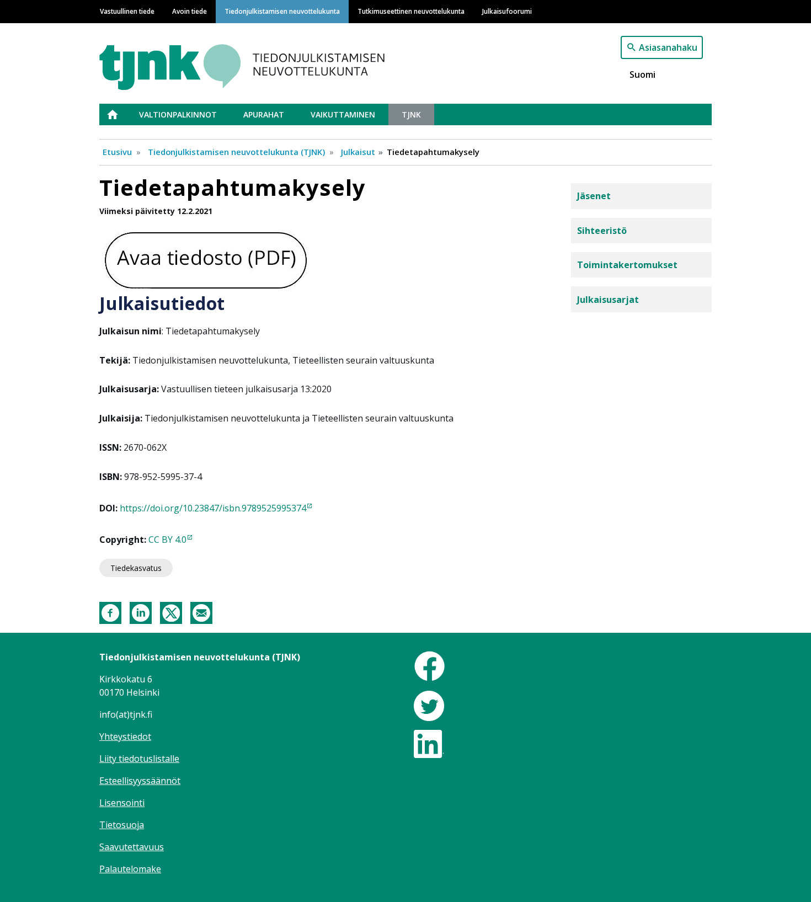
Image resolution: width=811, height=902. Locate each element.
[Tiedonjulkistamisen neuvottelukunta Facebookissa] (429, 665)
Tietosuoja (121, 825)
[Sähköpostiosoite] (201, 612)
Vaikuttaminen (343, 114)
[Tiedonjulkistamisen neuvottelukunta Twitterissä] (429, 705)
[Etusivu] (269, 62)
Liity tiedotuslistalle (139, 758)
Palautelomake (130, 869)
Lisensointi (122, 803)
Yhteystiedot (125, 736)
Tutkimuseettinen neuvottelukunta (411, 11)
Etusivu (119, 114)
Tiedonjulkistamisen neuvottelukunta (282, 11)
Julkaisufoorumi (507, 11)
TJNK (411, 114)
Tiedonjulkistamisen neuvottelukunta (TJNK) (236, 151)
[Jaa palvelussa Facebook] (110, 612)
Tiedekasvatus (136, 568)
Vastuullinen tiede (127, 11)
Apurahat (263, 114)
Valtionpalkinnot (178, 114)
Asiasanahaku (668, 47)
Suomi (642, 74)
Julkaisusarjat (608, 299)
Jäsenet (594, 196)
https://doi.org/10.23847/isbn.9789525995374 (213, 508)
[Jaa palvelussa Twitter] (171, 612)
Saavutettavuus (131, 847)
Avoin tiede (189, 11)
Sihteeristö (602, 231)
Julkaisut (358, 151)
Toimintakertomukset (627, 265)
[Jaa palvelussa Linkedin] (141, 612)
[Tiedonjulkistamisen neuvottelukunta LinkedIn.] (429, 743)
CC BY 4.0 (167, 539)
